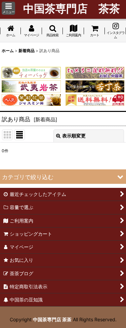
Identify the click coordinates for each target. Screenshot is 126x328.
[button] (8, 8)
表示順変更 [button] (74, 135)
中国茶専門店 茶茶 (52, 319)
